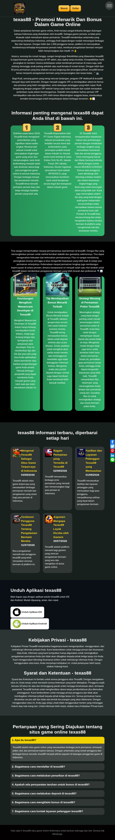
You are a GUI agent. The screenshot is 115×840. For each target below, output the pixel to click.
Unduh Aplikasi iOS (31, 612)
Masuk (64, 8)
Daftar (75, 8)
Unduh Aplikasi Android (34, 623)
